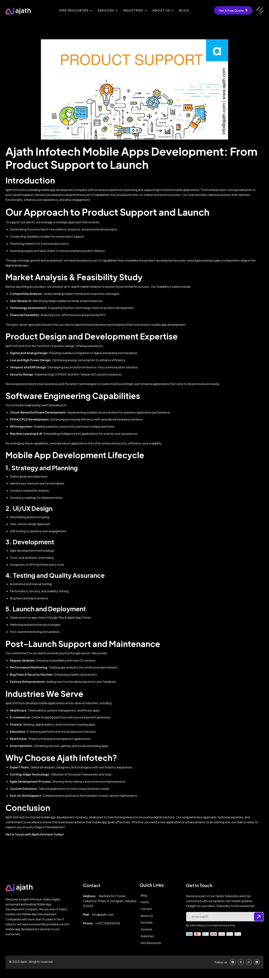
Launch (129, 164)
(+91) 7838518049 (108, 923)
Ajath (23, 962)
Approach (46, 212)
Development (112, 336)
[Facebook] (233, 962)
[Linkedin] (257, 962)
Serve (72, 693)
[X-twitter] (241, 962)
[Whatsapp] (249, 962)
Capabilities (116, 396)
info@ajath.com (103, 914)
